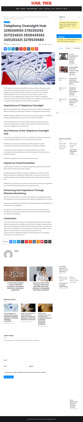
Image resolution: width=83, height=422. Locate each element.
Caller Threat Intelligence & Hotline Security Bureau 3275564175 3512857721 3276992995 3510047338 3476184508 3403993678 (45, 319)
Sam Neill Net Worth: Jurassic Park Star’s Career (74, 101)
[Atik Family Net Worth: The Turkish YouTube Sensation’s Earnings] (63, 69)
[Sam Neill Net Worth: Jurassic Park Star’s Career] (63, 101)
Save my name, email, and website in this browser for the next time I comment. (25, 372)
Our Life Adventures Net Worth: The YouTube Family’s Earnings (73, 58)
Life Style (47, 8)
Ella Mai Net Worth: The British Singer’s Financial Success (73, 91)
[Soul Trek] (41, 3)
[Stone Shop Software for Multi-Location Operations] (64, 204)
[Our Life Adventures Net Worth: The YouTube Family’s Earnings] (63, 56)
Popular (60, 48)
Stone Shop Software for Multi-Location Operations (63, 269)
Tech (52, 8)
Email (5, 366)
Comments (77, 48)
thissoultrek (12, 17)
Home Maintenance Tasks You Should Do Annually (74, 403)
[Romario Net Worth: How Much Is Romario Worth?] (63, 81)
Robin (8, 44)
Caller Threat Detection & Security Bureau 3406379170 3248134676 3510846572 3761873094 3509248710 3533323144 (28, 316)
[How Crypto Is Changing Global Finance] (64, 279)
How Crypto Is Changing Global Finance (63, 285)
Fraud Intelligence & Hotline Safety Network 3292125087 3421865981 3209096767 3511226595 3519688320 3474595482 (11, 317)
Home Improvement (32, 8)
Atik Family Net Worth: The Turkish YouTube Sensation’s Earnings (74, 70)
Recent (68, 48)
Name (6, 360)
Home (17, 8)
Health (41, 8)
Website (31, 366)
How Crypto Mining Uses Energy (73, 151)
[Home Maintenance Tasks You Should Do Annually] (74, 337)
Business (22, 8)
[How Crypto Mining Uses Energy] (74, 145)
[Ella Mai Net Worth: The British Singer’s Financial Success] (63, 90)
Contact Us (58, 8)
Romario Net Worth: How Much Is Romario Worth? (74, 81)
